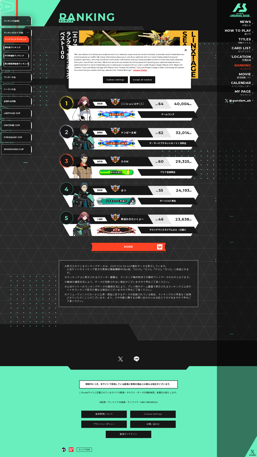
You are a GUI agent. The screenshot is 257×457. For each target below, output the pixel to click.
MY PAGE (243, 93)
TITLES (244, 41)
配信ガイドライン (128, 434)
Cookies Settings (153, 414)
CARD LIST (241, 49)
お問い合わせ (152, 424)
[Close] (186, 50)
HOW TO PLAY (238, 32)
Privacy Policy (140, 70)
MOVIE (244, 75)
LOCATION (241, 58)
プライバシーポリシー (104, 424)
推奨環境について (104, 414)
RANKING (243, 67)
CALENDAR (241, 84)
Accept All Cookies (142, 80)
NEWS (245, 23)
